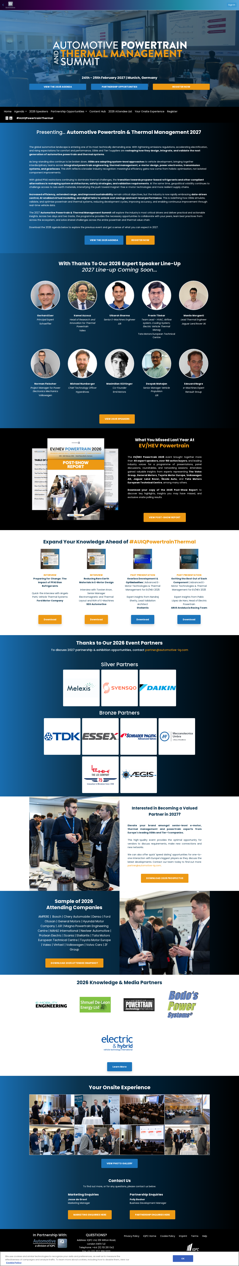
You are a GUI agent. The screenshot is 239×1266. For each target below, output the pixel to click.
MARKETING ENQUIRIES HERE (89, 1214)
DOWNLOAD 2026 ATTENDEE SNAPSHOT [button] (74, 963)
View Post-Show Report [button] (164, 517)
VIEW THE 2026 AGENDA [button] (58, 86)
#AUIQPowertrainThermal (34, 118)
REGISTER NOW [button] (140, 240)
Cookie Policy (167, 1236)
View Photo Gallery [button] (119, 1163)
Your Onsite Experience (149, 111)
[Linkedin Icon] (10, 118)
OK (183, 1258)
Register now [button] (181, 86)
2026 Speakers (38, 111)
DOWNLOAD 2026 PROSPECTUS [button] (164, 878)
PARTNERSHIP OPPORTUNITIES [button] (119, 86)
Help (204, 1236)
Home (8, 111)
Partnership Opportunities (68, 111)
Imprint (183, 1236)
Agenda (19, 111)
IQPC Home (149, 1236)
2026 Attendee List (120, 111)
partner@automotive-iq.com (144, 865)
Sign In (231, 4)
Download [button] (50, 619)
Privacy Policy (131, 1236)
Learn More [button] (120, 1066)
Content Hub (97, 111)
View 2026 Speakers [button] (117, 419)
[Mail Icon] (7, 118)
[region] (119, 1259)
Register (172, 111)
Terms (194, 1236)
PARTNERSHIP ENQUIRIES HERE (152, 1214)
